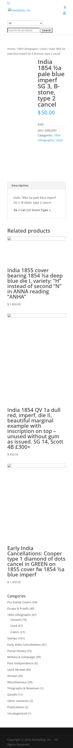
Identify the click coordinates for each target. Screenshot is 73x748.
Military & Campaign (21, 657)
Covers (14, 632)
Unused (15, 620)
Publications (15, 707)
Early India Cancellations (24, 645)
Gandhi (12, 694)
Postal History (16, 651)
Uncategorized (17, 713)
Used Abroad (16, 669)
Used (43, 49)
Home (11, 49)
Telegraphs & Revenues (23, 688)
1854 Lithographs (27, 49)
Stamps (12, 638)
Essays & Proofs (18, 608)
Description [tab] (20, 185)
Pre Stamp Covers (19, 602)
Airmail (12, 676)
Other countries (18, 701)
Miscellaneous (17, 682)
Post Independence (20, 663)
